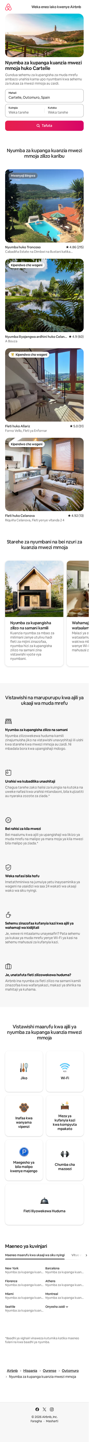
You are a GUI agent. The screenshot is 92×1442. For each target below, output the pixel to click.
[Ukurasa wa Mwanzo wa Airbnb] (8, 7)
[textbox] (25, 112)
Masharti (52, 1421)
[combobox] (44, 97)
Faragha (36, 1421)
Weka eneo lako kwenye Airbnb (56, 7)
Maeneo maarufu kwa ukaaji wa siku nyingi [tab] (35, 1255)
